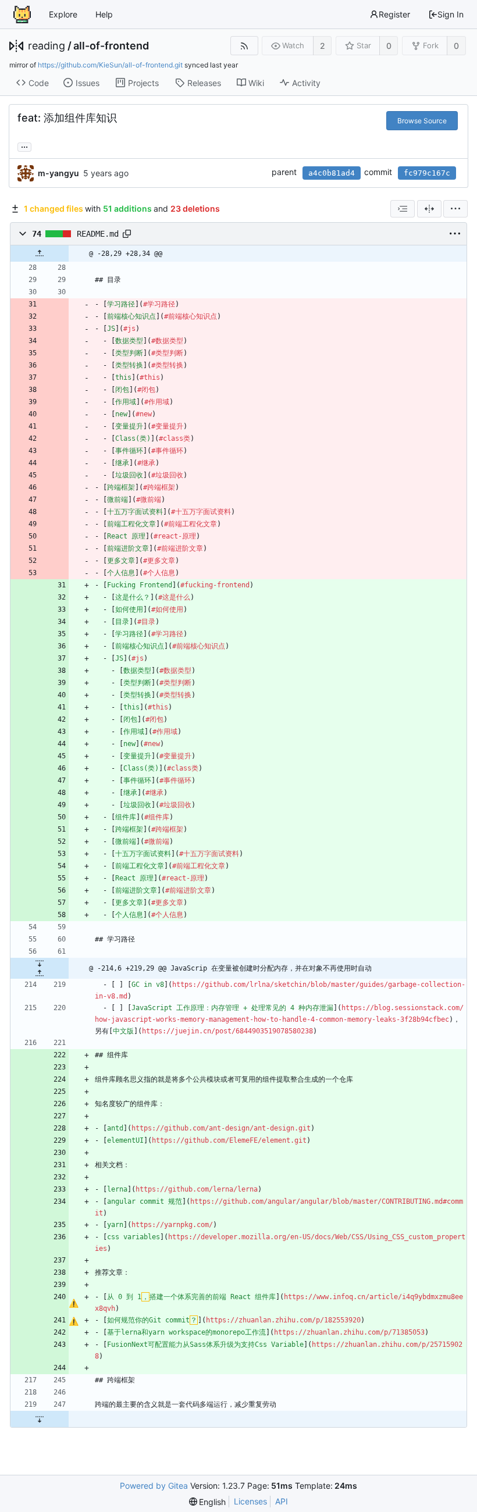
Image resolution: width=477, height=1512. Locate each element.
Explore (63, 14)
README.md (98, 233)
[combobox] (402, 208)
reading (46, 46)
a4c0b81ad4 (331, 173)
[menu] (455, 208)
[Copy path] (127, 234)
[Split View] (429, 208)
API (281, 1501)
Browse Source (422, 120)
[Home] (22, 14)
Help (104, 14)
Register (394, 14)
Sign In (450, 14)
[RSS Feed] (244, 45)
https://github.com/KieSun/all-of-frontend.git (110, 64)
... (24, 145)
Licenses (250, 1501)
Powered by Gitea (154, 1485)
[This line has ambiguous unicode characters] (74, 1303)
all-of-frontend (111, 46)
